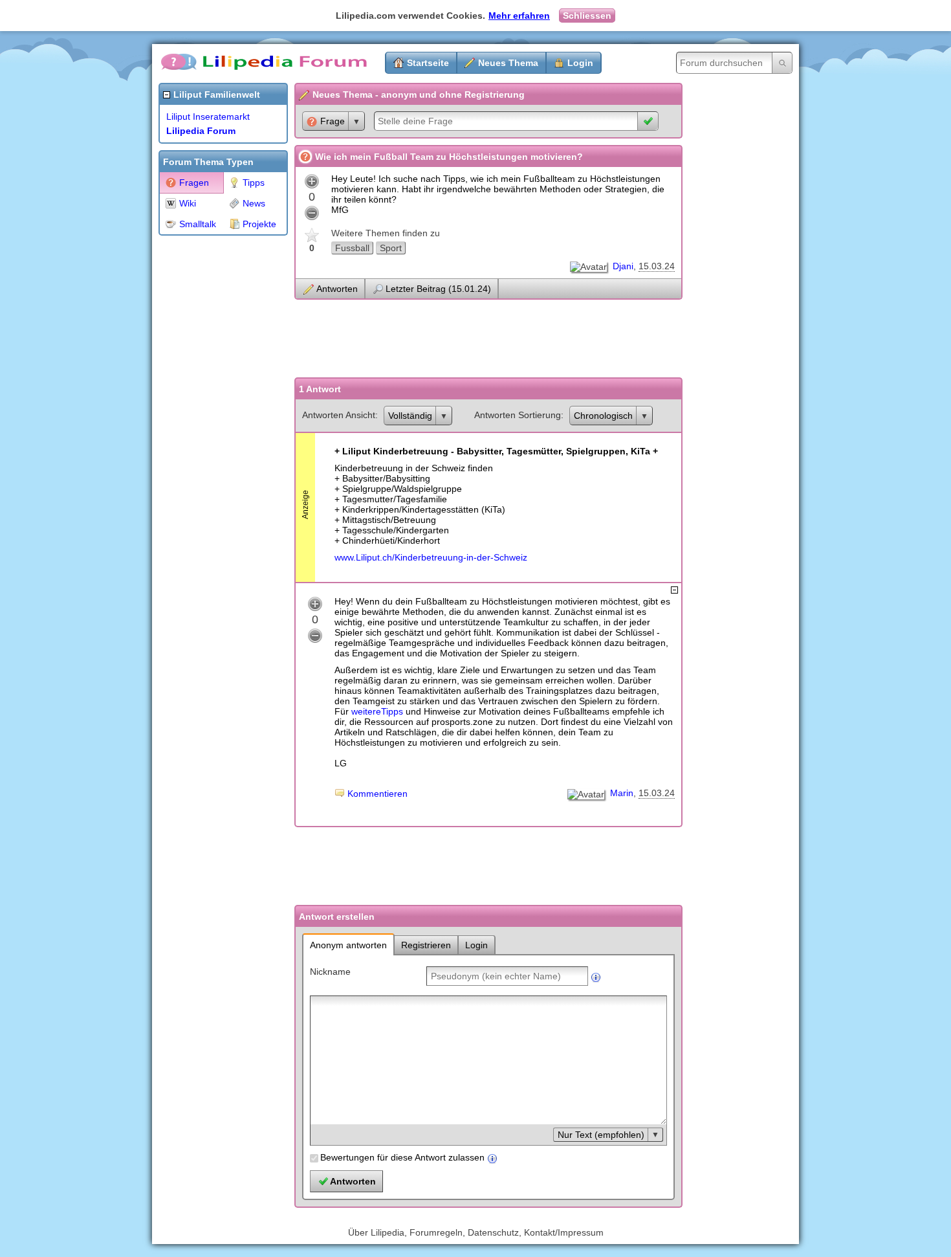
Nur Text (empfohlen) (601, 1134)
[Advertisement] (210, 436)
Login (580, 63)
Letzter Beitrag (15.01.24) (438, 289)
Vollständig (410, 415)
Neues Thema (508, 63)
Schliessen (587, 15)
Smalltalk (197, 224)
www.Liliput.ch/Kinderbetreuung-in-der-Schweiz (430, 557)
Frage (332, 121)
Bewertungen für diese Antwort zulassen (402, 1157)
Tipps (254, 182)
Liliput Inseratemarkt (208, 116)
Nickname (330, 971)
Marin (621, 793)
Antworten (337, 289)
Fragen (194, 182)
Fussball (352, 248)
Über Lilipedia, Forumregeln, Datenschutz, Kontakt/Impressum (476, 1232)
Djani (623, 266)
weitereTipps (377, 711)
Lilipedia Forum (200, 131)
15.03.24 (657, 266)
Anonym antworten (348, 945)
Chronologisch (603, 415)
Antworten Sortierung (517, 415)
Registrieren (426, 945)
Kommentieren (377, 793)
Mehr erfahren (519, 15)
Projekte (259, 224)
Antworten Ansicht (338, 415)
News (254, 203)
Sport (391, 248)
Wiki (187, 203)
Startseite (428, 63)
